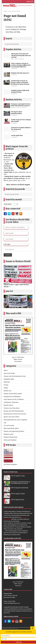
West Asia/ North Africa (11, 428)
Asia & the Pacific (9, 373)
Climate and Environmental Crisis (15, 376)
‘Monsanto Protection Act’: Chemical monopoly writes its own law (21, 55)
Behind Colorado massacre (20, 73)
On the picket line (17, 135)
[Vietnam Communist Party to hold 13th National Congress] (7, 107)
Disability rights (9, 379)
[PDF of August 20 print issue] (7, 491)
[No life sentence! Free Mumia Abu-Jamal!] (7, 123)
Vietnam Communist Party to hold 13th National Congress (21, 104)
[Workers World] (18, 5)
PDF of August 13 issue (18, 493)
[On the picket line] (7, 138)
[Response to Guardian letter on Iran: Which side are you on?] (7, 485)
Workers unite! (8, 434)
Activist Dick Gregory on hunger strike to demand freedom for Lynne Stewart (20, 82)
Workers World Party (10, 437)
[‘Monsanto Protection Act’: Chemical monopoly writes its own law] (7, 57)
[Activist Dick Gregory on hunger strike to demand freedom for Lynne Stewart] (7, 84)
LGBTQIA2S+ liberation (11, 402)
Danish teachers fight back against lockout (20, 91)
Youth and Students (10, 440)
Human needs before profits (13, 393)
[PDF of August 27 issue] (7, 479)
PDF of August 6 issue (17, 499)
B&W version (18, 359)
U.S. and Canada (9, 425)
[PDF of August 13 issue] (7, 497)
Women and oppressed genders (14, 431)
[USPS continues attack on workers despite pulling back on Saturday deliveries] (7, 66)
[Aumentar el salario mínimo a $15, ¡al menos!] (7, 130)
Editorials (7, 382)
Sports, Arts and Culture (11, 417)
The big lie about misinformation (16, 112)
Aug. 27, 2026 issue (18, 357)
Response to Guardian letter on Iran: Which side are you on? (20, 482)
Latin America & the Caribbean (14, 399)
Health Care (7, 391)
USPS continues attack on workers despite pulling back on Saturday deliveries (21, 65)
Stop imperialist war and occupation (15, 420)
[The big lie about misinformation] (7, 115)
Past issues (18, 361)
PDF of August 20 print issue (19, 488)
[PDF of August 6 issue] (7, 503)
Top (5, 422)
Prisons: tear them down (11, 408)
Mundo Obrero (8, 405)
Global (6, 388)
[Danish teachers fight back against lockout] (7, 93)
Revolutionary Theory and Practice (15, 414)
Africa (6, 370)
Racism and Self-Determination (14, 411)
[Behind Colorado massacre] (7, 76)
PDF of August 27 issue (18, 476)
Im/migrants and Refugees (12, 396)
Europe (6, 385)
